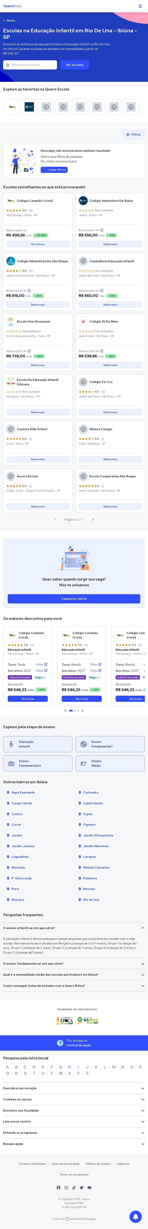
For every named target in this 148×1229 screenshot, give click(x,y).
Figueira (89, 825)
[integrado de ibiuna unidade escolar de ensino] (97, 107)
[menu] (140, 6)
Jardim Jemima (23, 846)
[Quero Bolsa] (20, 6)
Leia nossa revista (17, 1121)
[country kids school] (46, 107)
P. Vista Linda (22, 878)
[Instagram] (66, 1188)
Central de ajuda (78, 1045)
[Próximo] (93, 519)
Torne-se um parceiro (74, 1174)
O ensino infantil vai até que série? (29, 928)
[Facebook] (59, 1188)
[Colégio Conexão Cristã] (12, 107)
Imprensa (123, 1163)
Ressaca (18, 900)
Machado (18, 867)
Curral (16, 825)
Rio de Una (91, 900)
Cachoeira (90, 792)
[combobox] (30, 65)
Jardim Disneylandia (98, 835)
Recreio (89, 889)
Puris (15, 889)
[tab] (71, 710)
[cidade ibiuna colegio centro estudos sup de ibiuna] (114, 107)
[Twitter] (82, 1188)
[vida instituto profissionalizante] (63, 107)
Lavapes (89, 857)
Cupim (88, 814)
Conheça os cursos (17, 1099)
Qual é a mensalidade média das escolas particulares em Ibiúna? (50, 975)
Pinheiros (90, 878)
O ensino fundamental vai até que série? (33, 964)
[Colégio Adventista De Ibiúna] (29, 107)
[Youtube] (89, 1188)
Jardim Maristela (96, 846)
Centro (17, 814)
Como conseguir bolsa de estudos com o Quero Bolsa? (44, 986)
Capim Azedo (93, 803)
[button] (65, 711)
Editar (40, 664)
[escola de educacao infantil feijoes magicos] (131, 107)
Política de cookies (98, 1163)
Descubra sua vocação (20, 1088)
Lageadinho (20, 857)
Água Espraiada (23, 792)
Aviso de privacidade (66, 1163)
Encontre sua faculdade (21, 1110)
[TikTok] (74, 1188)
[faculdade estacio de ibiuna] (80, 107)
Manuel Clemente (96, 867)
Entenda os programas (20, 1133)
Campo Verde (22, 803)
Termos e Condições (32, 1163)
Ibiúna (10, 20)
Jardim (17, 835)
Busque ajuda (13, 1144)
